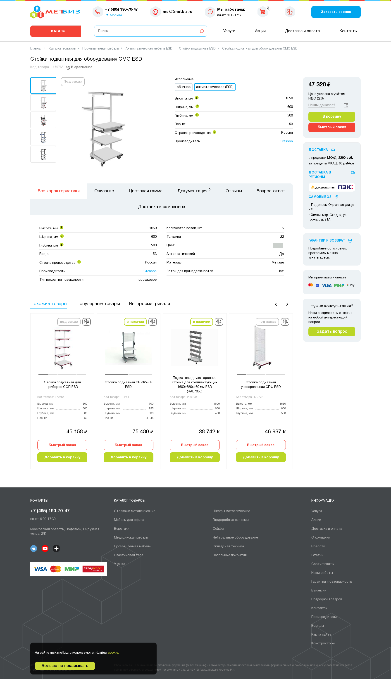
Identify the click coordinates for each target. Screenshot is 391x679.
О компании (320, 537)
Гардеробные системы (231, 520)
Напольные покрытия (230, 555)
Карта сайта (321, 634)
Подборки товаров (326, 599)
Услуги (229, 31)
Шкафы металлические (231, 511)
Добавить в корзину (62, 457)
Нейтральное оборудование (235, 537)
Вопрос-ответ (271, 191)
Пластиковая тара (128, 555)
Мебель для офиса (129, 520)
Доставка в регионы (320, 175)
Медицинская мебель (131, 537)
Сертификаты (322, 564)
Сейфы (218, 528)
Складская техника (228, 546)
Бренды (317, 625)
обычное (184, 87)
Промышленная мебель (132, 546)
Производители (324, 617)
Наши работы (322, 573)
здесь (324, 257)
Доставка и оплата (302, 31)
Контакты (348, 31)
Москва (116, 15)
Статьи (317, 555)
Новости (318, 546)
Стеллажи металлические (134, 511)
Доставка (318, 150)
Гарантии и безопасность (331, 581)
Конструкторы (323, 643)
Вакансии (318, 590)
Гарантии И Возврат (326, 240)
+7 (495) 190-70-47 (49, 511)
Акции (260, 31)
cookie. (113, 652)
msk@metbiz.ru (177, 12)
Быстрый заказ (62, 445)
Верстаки (121, 528)
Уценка (119, 564)
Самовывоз (320, 197)
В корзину (332, 116)
